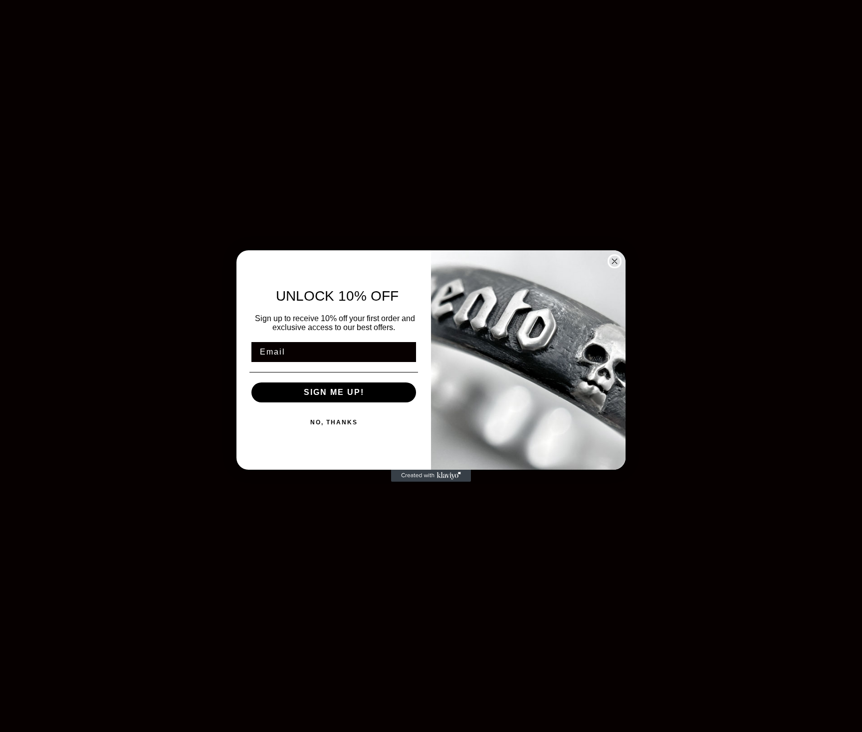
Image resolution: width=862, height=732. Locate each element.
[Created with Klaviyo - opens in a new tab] (431, 476)
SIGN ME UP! (334, 392)
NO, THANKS (334, 422)
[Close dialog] (615, 261)
